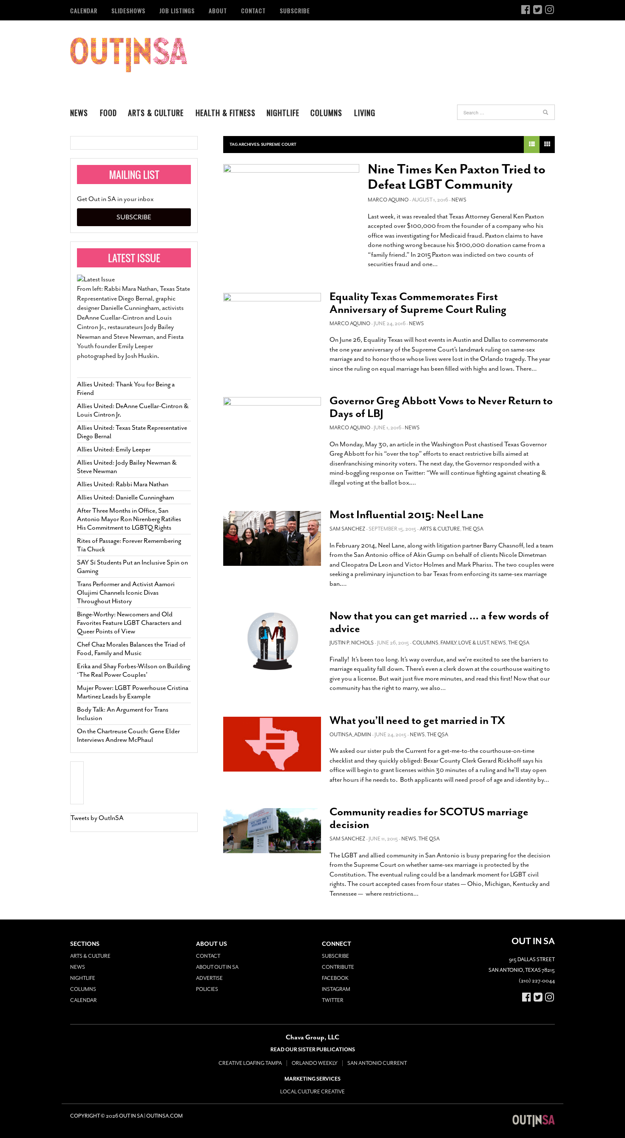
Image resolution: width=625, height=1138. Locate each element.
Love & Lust (473, 642)
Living (364, 112)
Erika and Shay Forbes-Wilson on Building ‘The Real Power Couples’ (133, 670)
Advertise (209, 978)
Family (448, 642)
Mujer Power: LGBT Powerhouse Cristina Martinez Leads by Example (132, 692)
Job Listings (177, 10)
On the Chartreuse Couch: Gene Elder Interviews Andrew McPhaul (128, 735)
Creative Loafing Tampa (250, 1063)
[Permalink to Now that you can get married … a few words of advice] (272, 641)
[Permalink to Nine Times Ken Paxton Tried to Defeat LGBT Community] (291, 205)
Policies (207, 989)
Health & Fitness (226, 112)
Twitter (333, 1000)
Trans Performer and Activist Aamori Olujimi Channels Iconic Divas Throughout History (126, 592)
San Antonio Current (377, 1063)
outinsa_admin (350, 734)
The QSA (472, 528)
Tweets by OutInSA (97, 818)
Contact (253, 10)
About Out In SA (217, 967)
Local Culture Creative (312, 1091)
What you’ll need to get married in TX (417, 720)
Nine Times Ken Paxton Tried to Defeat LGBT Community (456, 177)
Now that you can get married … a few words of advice (439, 622)
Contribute (338, 967)
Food (108, 112)
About (218, 10)
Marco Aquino (388, 199)
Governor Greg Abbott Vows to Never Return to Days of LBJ (441, 407)
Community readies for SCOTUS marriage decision (429, 818)
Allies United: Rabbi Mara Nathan (122, 484)
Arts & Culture (156, 112)
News (79, 112)
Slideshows (128, 10)
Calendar (83, 10)
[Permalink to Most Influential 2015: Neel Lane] (272, 538)
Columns (326, 112)
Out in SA (128, 55)
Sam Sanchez (347, 528)
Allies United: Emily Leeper (114, 449)
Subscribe (295, 10)
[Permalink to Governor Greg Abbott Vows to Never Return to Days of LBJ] (272, 426)
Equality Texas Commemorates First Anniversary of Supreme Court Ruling (418, 302)
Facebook (335, 978)
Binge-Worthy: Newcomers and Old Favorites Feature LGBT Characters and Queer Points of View (129, 623)
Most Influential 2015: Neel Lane (407, 515)
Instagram (336, 989)
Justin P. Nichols (352, 642)
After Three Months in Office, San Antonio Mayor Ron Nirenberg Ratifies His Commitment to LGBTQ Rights (129, 519)
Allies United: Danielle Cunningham (125, 497)
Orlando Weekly (315, 1063)
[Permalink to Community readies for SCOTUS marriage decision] (272, 830)
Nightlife (283, 112)
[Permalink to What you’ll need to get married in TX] (272, 744)
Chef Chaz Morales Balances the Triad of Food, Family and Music (131, 648)
